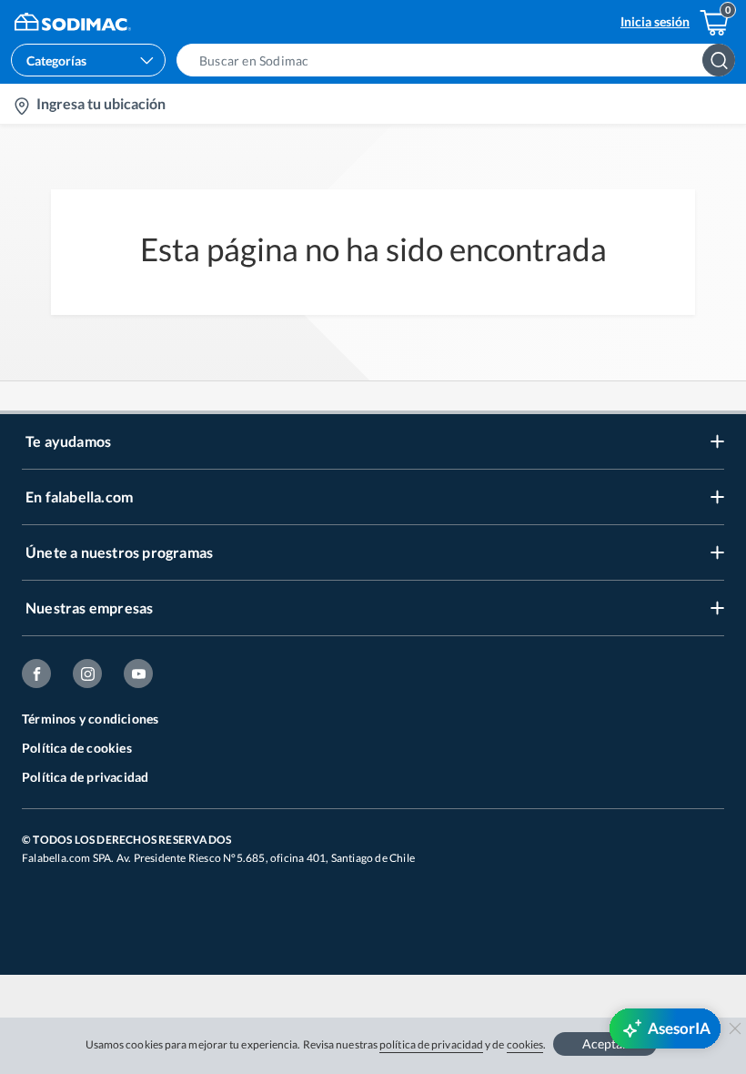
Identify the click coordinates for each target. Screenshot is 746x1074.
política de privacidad (431, 1044)
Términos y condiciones (90, 718)
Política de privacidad (85, 777)
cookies (525, 1044)
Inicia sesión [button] (655, 21)
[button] (461, 60)
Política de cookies (77, 747)
